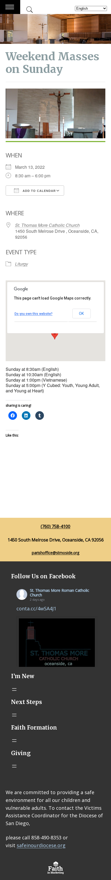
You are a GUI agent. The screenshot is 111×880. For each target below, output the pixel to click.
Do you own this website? (34, 314)
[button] (54, 334)
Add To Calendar (39, 190)
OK (81, 313)
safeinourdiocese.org (41, 845)
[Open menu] (14, 689)
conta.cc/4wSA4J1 (36, 608)
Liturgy (21, 264)
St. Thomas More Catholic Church (47, 225)
